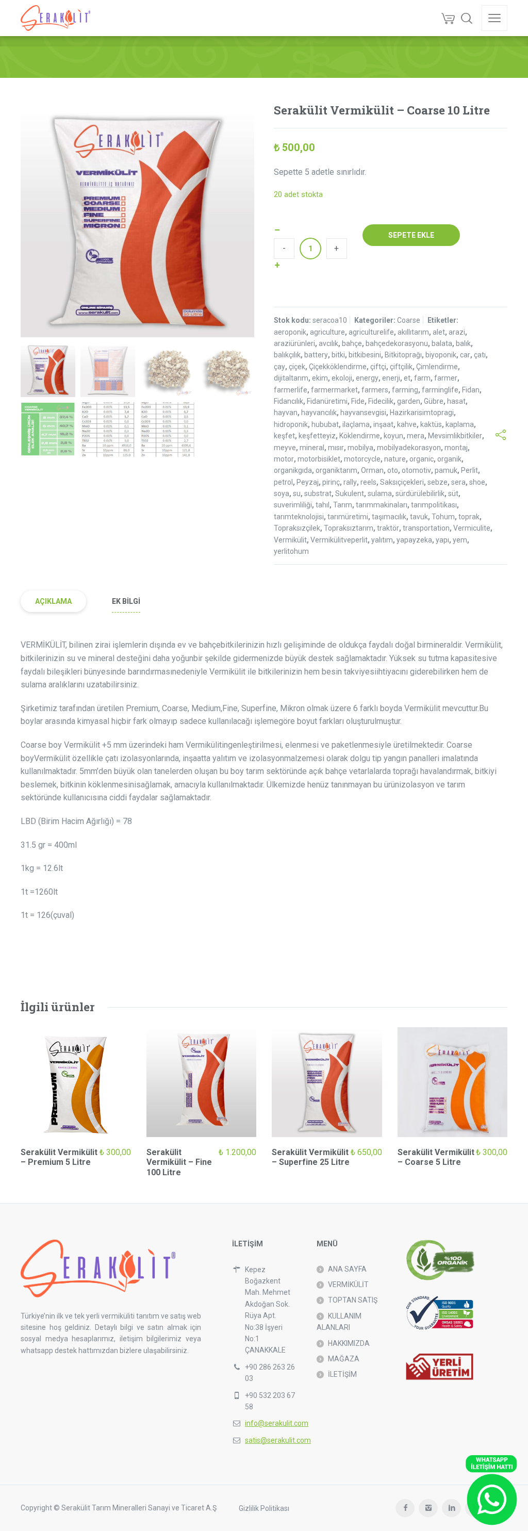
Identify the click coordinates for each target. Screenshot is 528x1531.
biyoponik (440, 355)
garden (408, 401)
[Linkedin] (451, 1508)
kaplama (460, 424)
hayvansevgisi (363, 412)
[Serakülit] (55, 18)
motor (284, 459)
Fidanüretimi (327, 401)
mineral (312, 447)
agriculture (327, 332)
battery (316, 355)
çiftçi (378, 367)
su (297, 493)
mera (415, 436)
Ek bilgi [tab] (126, 601)
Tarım (342, 505)
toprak (469, 517)
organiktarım (336, 470)
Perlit (469, 470)
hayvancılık (319, 412)
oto (392, 470)
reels (368, 482)
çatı (480, 355)
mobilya (360, 447)
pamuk (446, 470)
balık (463, 343)
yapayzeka (414, 540)
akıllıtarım (413, 332)
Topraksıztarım (348, 528)
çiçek (297, 367)
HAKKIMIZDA (349, 1343)
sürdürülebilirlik (419, 493)
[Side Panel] (494, 18)
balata (442, 343)
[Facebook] (405, 1508)
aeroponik (290, 332)
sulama (380, 493)
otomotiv (416, 470)
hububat (325, 424)
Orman (372, 470)
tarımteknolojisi (299, 517)
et (407, 378)
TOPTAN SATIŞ (352, 1300)
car (465, 355)
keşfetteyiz (317, 436)
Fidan (471, 390)
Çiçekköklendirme (338, 367)
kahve (407, 424)
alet (439, 332)
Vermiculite (471, 528)
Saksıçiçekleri (402, 482)
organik (449, 459)
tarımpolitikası (434, 505)
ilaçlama (356, 424)
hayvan (286, 412)
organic (421, 459)
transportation (426, 528)
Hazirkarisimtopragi (422, 412)
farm (422, 378)
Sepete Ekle (411, 235)
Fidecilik (380, 401)
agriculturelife (371, 332)
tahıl (322, 505)
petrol (283, 482)
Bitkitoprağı (403, 355)
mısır (336, 447)
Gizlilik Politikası (264, 1508)
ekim (320, 378)
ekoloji (342, 378)
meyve (285, 447)
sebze (437, 482)
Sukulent (349, 493)
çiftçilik (401, 367)
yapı (442, 540)
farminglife (440, 390)
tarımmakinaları (381, 505)
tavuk (419, 517)
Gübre (433, 401)
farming (405, 390)
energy (367, 378)
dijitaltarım (291, 378)
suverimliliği (293, 505)
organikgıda (293, 470)
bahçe (352, 343)
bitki (338, 355)
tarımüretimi (347, 517)
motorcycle (362, 459)
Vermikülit (290, 540)
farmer (445, 378)
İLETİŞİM (342, 1374)
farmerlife (290, 390)
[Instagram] (428, 1508)
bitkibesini (365, 355)
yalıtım (382, 540)
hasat (456, 401)
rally (350, 482)
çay (279, 367)
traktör (388, 528)
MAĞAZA (343, 1359)
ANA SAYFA (347, 1269)
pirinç (331, 482)
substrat (318, 493)
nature (395, 459)
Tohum (443, 517)
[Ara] (466, 18)
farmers (374, 390)
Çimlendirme (437, 367)
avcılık (328, 343)
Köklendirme (359, 436)
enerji (391, 378)
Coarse (408, 320)
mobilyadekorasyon (409, 447)
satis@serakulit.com (278, 1440)
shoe (477, 482)
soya (281, 493)
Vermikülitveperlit (339, 540)
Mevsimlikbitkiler (455, 436)
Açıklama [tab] (53, 601)
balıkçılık (287, 355)
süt (453, 493)
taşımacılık (389, 517)
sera (458, 482)
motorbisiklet (319, 459)
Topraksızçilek (297, 528)
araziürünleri (294, 343)
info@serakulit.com (276, 1423)
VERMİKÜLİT (348, 1284)
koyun (393, 436)
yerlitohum (291, 551)
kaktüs (431, 424)
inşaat (383, 424)
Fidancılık (288, 401)
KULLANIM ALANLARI (339, 1321)
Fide (358, 401)
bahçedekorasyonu (397, 343)
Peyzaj (307, 482)
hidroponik (291, 424)
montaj (456, 447)
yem (460, 540)
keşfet (284, 436)
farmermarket (334, 390)
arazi (457, 332)
